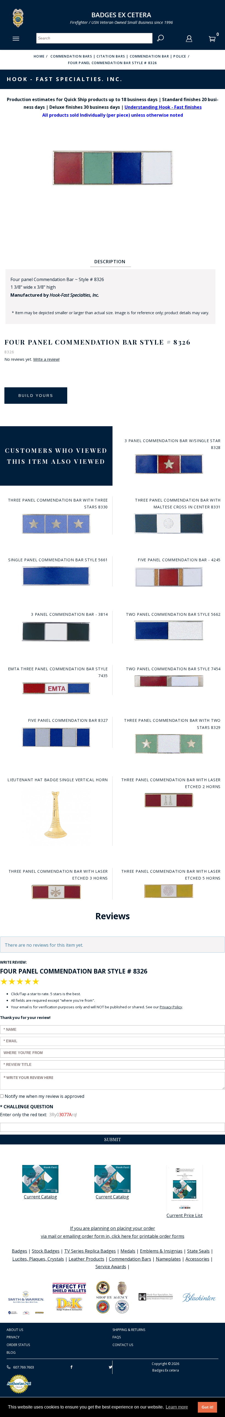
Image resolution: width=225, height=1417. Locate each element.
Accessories (197, 1259)
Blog (11, 1352)
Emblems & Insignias (161, 1251)
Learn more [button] (177, 1407)
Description (109, 262)
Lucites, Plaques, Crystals (38, 1259)
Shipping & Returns (129, 1329)
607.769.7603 (23, 1367)
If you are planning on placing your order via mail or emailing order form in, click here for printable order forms (112, 1232)
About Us (15, 1329)
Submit (112, 1139)
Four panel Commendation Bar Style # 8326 (112, 63)
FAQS (117, 1337)
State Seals (198, 1251)
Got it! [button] (207, 1407)
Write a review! (46, 359)
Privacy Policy (171, 1006)
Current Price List (185, 1215)
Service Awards (110, 1267)
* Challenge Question (26, 1107)
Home (39, 56)
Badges (19, 1251)
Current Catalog (40, 1197)
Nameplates (168, 1259)
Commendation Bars (130, 1259)
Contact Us (123, 1344)
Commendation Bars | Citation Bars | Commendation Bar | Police (118, 56)
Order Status (18, 1344)
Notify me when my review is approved (44, 1096)
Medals (127, 1251)
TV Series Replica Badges (90, 1251)
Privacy (13, 1337)
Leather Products (86, 1259)
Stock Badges (46, 1251)
